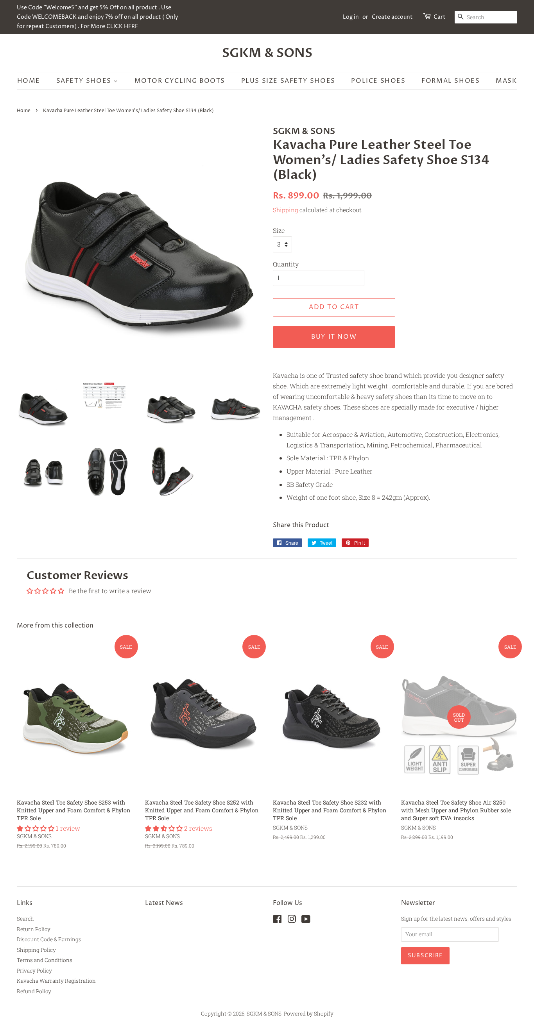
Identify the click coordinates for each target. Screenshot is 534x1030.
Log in (351, 17)
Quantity (286, 264)
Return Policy (33, 929)
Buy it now (334, 337)
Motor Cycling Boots (179, 81)
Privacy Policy (34, 970)
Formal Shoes (450, 81)
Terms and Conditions (44, 960)
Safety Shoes (85, 81)
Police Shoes (378, 81)
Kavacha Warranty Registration (56, 980)
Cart (440, 17)
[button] (36, 828)
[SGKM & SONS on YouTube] (305, 920)
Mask (506, 81)
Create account (392, 17)
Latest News (164, 903)
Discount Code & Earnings (49, 939)
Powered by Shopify (308, 1013)
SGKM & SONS (267, 53)
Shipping (285, 210)
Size (279, 230)
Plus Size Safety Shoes (288, 81)
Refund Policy (34, 991)
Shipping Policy (36, 949)
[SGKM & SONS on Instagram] (291, 920)
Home (28, 81)
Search (25, 918)
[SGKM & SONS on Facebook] (277, 920)
